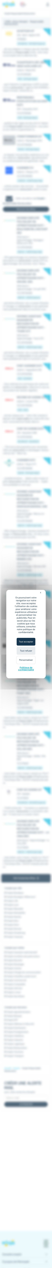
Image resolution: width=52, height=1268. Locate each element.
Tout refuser (26, 650)
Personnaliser (26, 660)
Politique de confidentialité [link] (26, 668)
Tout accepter (26, 641)
